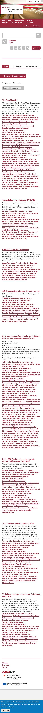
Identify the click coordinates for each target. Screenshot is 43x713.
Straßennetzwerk (21, 188)
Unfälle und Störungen (19, 422)
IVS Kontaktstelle (16, 22)
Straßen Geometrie (22, 155)
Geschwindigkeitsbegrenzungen (13, 140)
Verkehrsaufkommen (9, 172)
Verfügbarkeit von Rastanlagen (24, 170)
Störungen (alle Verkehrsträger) (23, 418)
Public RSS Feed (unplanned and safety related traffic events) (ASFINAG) (18, 460)
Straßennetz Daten (32, 93)
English (30, 1)
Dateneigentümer (32, 66)
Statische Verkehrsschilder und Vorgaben (28, 93)
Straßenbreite (34, 155)
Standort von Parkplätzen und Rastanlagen (25, 269)
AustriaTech (6, 263)
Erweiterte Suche (9, 41)
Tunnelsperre (23, 159)
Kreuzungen (29, 140)
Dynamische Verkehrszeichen (12, 93)
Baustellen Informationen (4, 93)
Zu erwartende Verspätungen (27, 182)
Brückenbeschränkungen (10, 126)
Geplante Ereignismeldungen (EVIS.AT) (18, 200)
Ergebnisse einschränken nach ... (14, 76)
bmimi (12, 677)
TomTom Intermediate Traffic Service (18, 523)
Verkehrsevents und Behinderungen (4, 97)
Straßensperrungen (19, 157)
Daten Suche (6, 20)
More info (11, 707)
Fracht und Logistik (20, 93)
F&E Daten (29, 22)
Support (29, 20)
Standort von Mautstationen (11, 151)
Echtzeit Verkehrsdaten (16, 93)
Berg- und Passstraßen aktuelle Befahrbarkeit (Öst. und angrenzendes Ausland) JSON (21, 337)
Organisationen (17, 66)
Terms (4, 667)
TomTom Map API (9, 100)
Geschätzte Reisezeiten (26, 387)
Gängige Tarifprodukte (10, 387)
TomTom (5, 115)
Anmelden (25, 26)
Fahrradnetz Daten (4, 288)
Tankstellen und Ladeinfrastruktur (36, 93)
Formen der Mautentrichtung (26, 385)
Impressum (6, 665)
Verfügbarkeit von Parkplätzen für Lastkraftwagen (19, 275)
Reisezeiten (6, 145)
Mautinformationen (24, 93)
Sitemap (5, 663)
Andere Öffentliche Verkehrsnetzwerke (15, 315)
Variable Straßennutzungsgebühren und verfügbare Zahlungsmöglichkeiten (17, 425)
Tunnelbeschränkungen (10, 159)
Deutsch (36, 1)
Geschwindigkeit (16, 138)
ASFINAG (5, 211)
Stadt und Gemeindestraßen (19, 319)
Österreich (18, 184)
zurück (37, 48)
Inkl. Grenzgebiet (8, 184)
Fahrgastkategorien (33, 381)
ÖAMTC (5, 362)
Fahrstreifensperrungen (10, 134)
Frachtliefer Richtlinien (24, 136)
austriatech (8, 672)
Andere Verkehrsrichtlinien (22, 117)
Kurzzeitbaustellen (8, 143)
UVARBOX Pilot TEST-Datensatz (15, 250)
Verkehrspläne (30, 174)
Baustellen (22, 124)
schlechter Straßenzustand (20, 145)
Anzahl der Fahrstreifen (22, 300)
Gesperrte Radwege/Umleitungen (13, 391)
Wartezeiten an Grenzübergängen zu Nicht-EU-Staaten (20, 176)
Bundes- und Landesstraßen (22, 186)
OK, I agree (5, 710)
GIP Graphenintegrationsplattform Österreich (21, 291)
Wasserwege (23, 321)
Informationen (19, 20)
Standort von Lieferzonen (26, 149)
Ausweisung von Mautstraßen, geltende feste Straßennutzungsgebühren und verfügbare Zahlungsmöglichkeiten (20, 122)
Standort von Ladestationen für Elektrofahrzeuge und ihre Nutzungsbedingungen (20, 147)
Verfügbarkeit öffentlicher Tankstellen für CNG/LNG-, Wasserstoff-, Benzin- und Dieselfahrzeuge (20, 429)
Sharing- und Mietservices (28, 329)
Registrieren (37, 26)
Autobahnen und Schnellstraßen (21, 510)
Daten (6, 66)
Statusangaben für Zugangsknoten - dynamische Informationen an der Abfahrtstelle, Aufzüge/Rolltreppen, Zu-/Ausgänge (21, 416)
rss (27, 48)
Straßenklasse (7, 157)
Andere (35, 313)
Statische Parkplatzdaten (22, 153)
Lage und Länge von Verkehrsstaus (27, 143)
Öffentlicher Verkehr (24, 329)
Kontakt (5, 22)
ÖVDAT (4, 298)
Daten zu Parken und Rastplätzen (8, 93)
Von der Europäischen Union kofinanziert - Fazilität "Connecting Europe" (14, 684)
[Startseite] (12, 9)
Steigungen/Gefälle (8, 155)
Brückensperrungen (26, 126)
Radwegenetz (6, 308)
